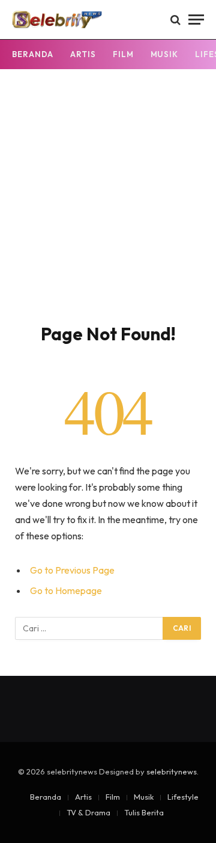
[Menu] (196, 19)
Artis (83, 54)
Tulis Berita (144, 812)
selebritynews (171, 771)
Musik (165, 54)
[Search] (175, 19)
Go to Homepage (66, 590)
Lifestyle (183, 797)
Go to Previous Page (72, 570)
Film (123, 54)
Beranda (32, 54)
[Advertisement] (108, 208)
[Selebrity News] (57, 19)
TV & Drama (88, 812)
